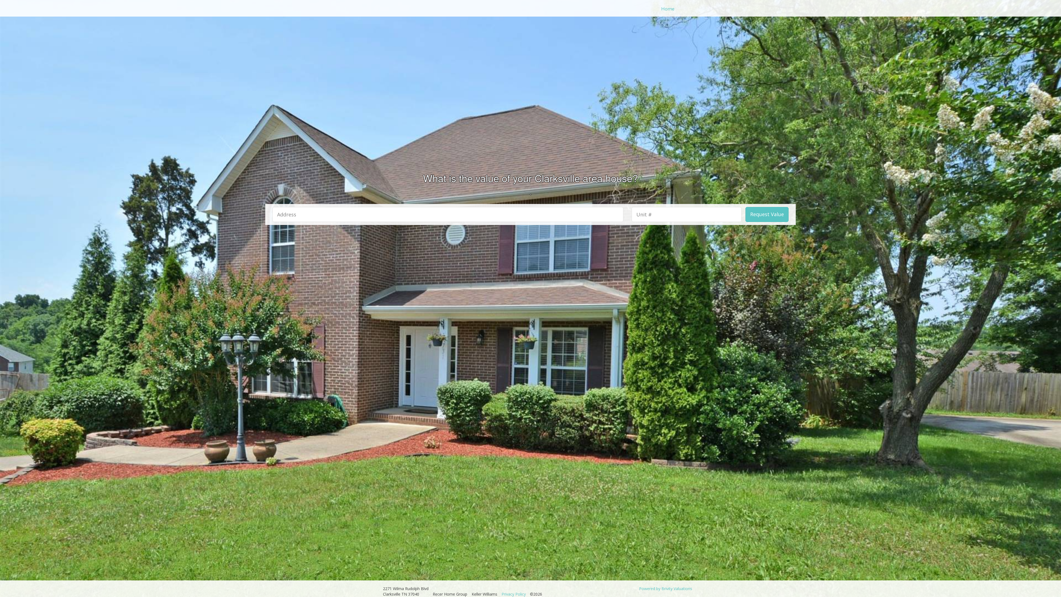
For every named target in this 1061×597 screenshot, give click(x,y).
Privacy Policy (513, 594)
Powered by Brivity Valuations (665, 588)
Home (667, 9)
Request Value (767, 214)
